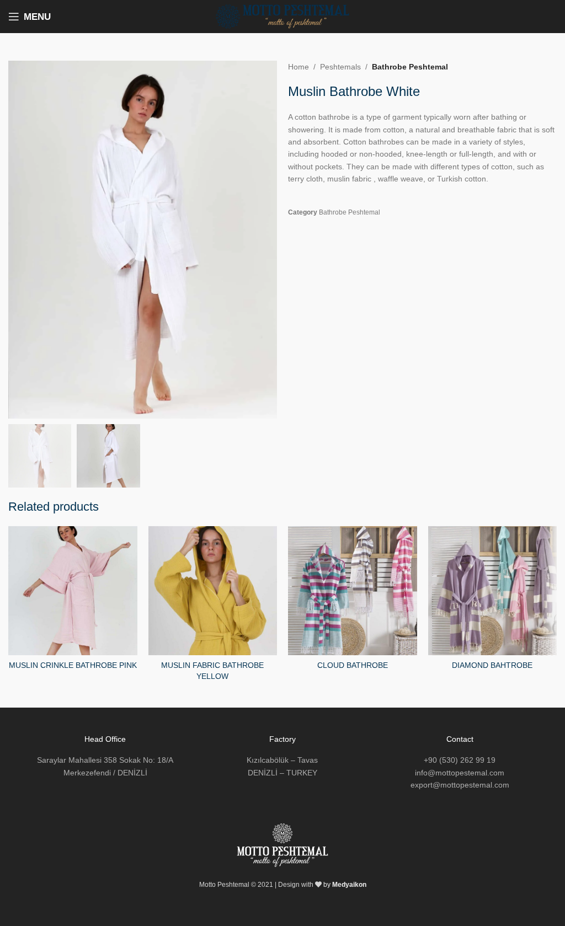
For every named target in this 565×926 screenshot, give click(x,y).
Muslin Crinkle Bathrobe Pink (73, 665)
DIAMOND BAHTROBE (492, 665)
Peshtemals (340, 66)
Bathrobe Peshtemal (410, 66)
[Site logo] (282, 16)
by (344, 884)
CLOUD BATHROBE (352, 665)
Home (298, 66)
